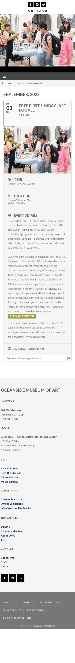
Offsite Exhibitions (12, 503)
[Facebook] (30, 4)
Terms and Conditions (17, 618)
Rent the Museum (11, 472)
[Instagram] (37, 4)
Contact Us (7, 557)
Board (4, 566)
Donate (5, 526)
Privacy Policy (12, 610)
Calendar (20, 349)
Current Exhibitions (12, 499)
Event (9, 83)
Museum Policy (9, 481)
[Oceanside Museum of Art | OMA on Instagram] (12, 578)
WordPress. (49, 625)
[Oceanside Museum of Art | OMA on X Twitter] (20, 578)
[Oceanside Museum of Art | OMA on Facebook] (4, 578)
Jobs (3, 539)
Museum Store (9, 477)
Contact (28, 602)
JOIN (30, 10)
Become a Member (11, 531)
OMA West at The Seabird (16, 508)
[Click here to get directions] (68, 358)
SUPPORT (42, 10)
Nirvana (36, 625)
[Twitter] (43, 4)
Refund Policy (36, 610)
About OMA (8, 535)
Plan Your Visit (9, 468)
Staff (4, 562)
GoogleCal (36, 349)
